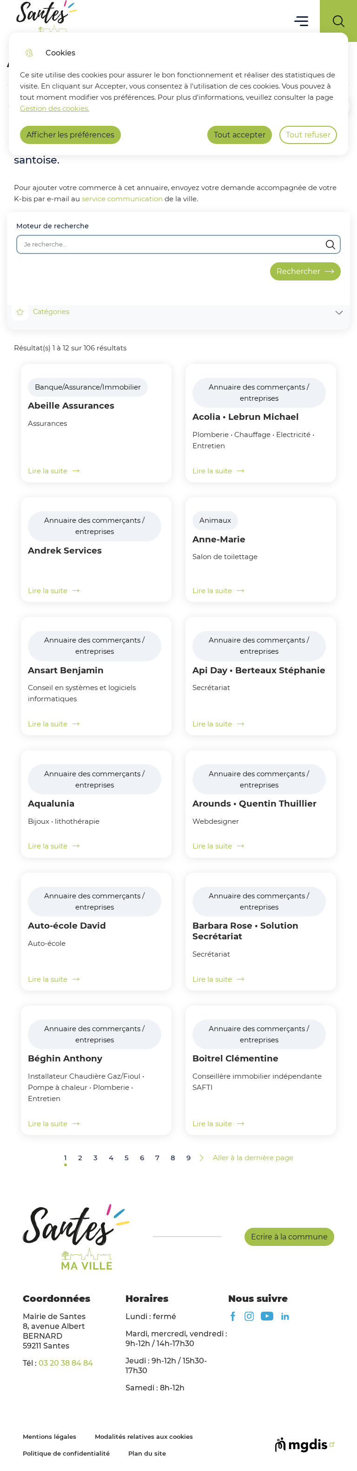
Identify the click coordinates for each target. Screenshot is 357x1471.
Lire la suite (47, 470)
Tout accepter (239, 134)
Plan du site (147, 1453)
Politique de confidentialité (66, 1453)
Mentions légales (49, 1436)
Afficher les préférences (70, 134)
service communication (122, 198)
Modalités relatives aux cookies (144, 1436)
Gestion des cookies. (54, 108)
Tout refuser (308, 134)
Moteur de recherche (52, 226)
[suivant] (201, 1158)
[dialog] (178, 94)
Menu (301, 20)
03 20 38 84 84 (66, 1363)
